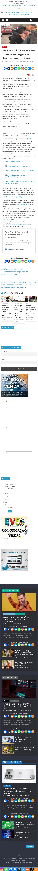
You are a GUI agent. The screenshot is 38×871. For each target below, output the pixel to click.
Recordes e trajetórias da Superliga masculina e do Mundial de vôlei (24, 748)
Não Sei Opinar (9, 507)
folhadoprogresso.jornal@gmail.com (16, 197)
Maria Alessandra (21, 61)
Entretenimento (20, 614)
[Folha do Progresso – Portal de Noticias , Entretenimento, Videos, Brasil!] (19, 12)
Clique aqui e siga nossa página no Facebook (20, 171)
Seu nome (4, 351)
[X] (8, 68)
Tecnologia (7, 785)
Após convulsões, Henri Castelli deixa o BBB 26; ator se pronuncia (17, 619)
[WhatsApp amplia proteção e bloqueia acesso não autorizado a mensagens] (8, 821)
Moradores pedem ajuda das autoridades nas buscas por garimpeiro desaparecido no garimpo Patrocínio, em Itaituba (18, 284)
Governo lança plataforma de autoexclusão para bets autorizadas (22, 739)
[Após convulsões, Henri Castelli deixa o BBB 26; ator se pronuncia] (19, 594)
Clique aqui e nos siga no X (14, 161)
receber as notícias (25, 154)
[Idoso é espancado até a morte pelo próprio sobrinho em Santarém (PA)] (31, 297)
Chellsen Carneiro (22, 624)
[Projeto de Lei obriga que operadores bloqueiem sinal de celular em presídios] (19, 297)
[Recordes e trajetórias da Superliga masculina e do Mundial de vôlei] (8, 746)
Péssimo (7, 505)
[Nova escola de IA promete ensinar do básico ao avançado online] (8, 831)
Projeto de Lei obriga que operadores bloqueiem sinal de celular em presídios (18, 310)
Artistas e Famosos (9, 614)
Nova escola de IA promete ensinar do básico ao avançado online (23, 833)
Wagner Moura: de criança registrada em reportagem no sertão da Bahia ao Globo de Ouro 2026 (24, 653)
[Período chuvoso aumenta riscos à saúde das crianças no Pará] (7, 297)
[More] (32, 68)
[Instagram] (22, 68)
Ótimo (6, 496)
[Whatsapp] (19, 68)
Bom (6, 494)
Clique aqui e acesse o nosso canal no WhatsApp (15, 176)
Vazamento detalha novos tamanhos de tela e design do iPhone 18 (17, 791)
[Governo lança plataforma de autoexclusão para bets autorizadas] (8, 736)
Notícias (6, 701)
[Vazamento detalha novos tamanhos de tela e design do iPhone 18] (19, 766)
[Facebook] (5, 68)
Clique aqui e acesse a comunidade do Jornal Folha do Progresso (20, 182)
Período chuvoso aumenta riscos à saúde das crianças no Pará (6, 310)
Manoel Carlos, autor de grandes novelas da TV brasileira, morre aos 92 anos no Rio (23, 664)
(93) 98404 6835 (22, 204)
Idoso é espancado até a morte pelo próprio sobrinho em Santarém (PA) (31, 310)
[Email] (25, 68)
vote (10, 511)
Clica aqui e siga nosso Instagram (16, 166)
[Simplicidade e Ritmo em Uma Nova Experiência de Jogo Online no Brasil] (19, 681)
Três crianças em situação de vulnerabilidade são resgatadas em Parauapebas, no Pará (14, 271)
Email (2, 359)
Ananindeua (31, 61)
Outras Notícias (14, 701)
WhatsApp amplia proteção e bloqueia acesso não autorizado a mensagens (24, 824)
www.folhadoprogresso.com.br (14, 222)
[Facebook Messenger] (29, 68)
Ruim (6, 502)
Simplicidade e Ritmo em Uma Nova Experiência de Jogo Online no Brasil (18, 706)
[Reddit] (12, 68)
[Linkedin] (15, 68)
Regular (7, 499)
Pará (4, 46)
